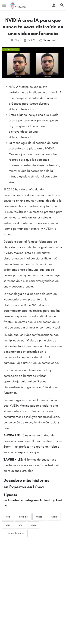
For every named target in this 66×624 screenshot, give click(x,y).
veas (33, 524)
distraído (23, 516)
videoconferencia (14, 533)
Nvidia (54, 516)
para (7, 524)
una (21, 524)
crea (7, 516)
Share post (49, 40)
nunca (39, 516)
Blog (17, 40)
